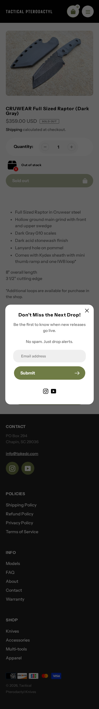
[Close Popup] (87, 310)
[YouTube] (53, 390)
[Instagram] (45, 390)
